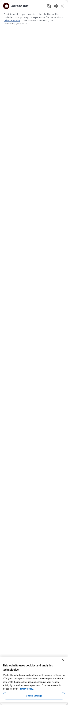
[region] (34, 351)
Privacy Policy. (26, 688)
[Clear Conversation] (49, 5)
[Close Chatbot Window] (62, 5)
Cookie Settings (34, 695)
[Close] (63, 660)
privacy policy (12, 20)
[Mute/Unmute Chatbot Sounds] (55, 5)
